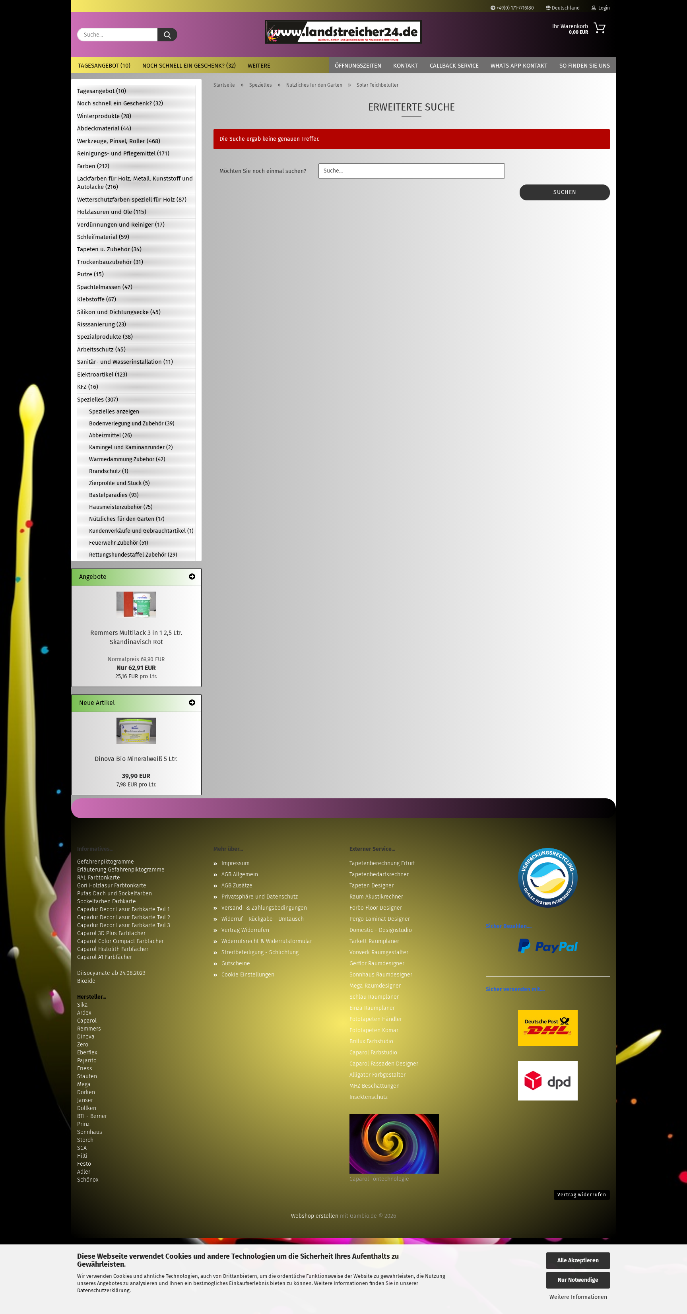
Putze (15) (90, 274)
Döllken (86, 1108)
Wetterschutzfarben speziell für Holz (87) (131, 199)
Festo (84, 1164)
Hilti (82, 1156)
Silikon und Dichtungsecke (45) (119, 312)
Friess (84, 1068)
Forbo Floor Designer (375, 907)
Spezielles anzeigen (114, 411)
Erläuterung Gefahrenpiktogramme (121, 869)
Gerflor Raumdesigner (376, 963)
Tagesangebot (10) (104, 65)
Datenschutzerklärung (103, 1290)
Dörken (86, 1092)
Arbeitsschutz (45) (101, 349)
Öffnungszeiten (358, 65)
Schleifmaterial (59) (103, 237)
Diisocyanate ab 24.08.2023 (111, 973)
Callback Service (454, 65)
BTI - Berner (92, 1116)
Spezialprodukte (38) (105, 336)
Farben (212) (93, 166)
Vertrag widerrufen (581, 1195)
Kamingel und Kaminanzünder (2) (131, 447)
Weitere (259, 65)
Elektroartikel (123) (102, 374)
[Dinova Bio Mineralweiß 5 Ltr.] (136, 731)
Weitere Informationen (578, 1297)
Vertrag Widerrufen (245, 930)
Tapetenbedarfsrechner (379, 874)
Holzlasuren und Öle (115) (111, 211)
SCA (82, 1148)
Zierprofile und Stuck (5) (119, 483)
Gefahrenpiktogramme (105, 861)
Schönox (87, 1179)
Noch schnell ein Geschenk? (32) (189, 65)
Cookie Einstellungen (247, 974)
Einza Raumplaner (372, 1008)
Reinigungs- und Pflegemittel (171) (123, 153)
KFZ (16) (87, 386)
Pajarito (87, 1060)
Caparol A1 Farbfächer (104, 957)
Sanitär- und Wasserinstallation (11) (125, 361)
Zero (82, 1044)
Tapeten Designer (371, 885)
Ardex (84, 1012)
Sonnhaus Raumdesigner (380, 974)
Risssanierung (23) (101, 324)
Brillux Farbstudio (371, 1041)
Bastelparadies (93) (114, 495)
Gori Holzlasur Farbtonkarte (111, 885)
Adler (83, 1171)
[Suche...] (167, 34)
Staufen (87, 1076)
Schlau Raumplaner (374, 997)
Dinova (86, 1036)
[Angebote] (192, 577)
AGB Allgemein (239, 874)
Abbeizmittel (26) (110, 435)
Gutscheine (235, 963)
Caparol (87, 1020)
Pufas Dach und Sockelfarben (114, 893)
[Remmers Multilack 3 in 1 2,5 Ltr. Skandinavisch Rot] (136, 605)
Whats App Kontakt (519, 65)
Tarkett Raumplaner (374, 941)
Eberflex (87, 1052)
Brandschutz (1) (108, 471)
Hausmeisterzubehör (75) (121, 507)
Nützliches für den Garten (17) (127, 519)
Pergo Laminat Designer (379, 919)
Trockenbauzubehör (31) (110, 262)
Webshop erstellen (314, 1216)
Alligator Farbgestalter (377, 1074)
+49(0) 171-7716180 (514, 8)
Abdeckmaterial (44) (104, 128)
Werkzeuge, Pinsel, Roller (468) (118, 141)
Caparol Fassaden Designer (383, 1063)
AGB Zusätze (236, 885)
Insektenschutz (368, 1097)
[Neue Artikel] (192, 703)
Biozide (86, 981)
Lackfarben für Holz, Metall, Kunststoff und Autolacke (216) (135, 182)
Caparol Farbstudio (373, 1052)
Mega (84, 1084)
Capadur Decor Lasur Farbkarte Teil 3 (123, 925)
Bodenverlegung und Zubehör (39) (132, 423)
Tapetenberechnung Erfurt (382, 863)
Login (603, 8)
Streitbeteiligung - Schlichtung (260, 952)
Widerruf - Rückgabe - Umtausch (262, 919)
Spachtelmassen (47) (104, 287)
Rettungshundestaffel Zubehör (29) (133, 554)
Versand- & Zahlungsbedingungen (264, 907)
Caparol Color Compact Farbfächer (120, 941)
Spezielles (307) (97, 399)
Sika (82, 1005)
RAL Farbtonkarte (98, 877)
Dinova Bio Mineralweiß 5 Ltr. (136, 759)
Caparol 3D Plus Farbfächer (111, 933)
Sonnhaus (89, 1132)
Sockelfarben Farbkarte (106, 901)
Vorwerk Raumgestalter (378, 952)
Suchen (564, 192)
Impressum (235, 863)
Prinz (83, 1124)
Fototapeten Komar (373, 1030)
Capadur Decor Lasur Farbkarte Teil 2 (123, 917)
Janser (85, 1100)
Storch (85, 1140)
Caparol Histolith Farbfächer (112, 949)
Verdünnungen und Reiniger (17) (121, 224)
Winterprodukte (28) (104, 116)
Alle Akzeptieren (578, 1260)
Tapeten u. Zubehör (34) (109, 249)
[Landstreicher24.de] (344, 32)
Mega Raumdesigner (375, 985)
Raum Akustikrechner (376, 896)
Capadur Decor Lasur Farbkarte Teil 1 (123, 909)
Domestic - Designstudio (380, 930)
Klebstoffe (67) (96, 299)
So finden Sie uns (584, 65)
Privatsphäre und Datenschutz (259, 896)
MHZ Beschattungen (374, 1086)
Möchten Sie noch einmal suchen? (262, 171)
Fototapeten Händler (375, 1019)
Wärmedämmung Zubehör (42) (127, 459)
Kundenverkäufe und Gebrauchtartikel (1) (141, 531)
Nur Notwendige (578, 1280)
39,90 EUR (136, 776)
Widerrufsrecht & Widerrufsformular (266, 941)
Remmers (89, 1028)
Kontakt (405, 65)
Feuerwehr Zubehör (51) (118, 543)
